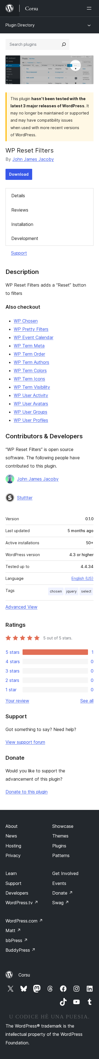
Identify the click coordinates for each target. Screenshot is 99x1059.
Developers (17, 893)
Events (59, 883)
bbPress (17, 940)
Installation (22, 224)
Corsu (24, 975)
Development (24, 238)
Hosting (13, 846)
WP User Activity (31, 395)
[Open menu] (90, 8)
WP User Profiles (31, 420)
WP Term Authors (31, 362)
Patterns (61, 855)
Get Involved (65, 873)
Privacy (13, 855)
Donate (62, 893)
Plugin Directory (20, 25)
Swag (60, 902)
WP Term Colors (30, 370)
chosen (56, 591)
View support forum (25, 742)
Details (18, 195)
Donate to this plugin (27, 791)
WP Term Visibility (32, 387)
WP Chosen (26, 321)
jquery (71, 591)
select (86, 591)
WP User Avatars (31, 403)
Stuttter (24, 497)
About (12, 826)
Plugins (59, 846)
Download (19, 174)
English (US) (83, 578)
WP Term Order (29, 354)
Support (19, 253)
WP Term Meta (29, 345)
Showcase (62, 826)
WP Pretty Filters (31, 329)
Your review (17, 700)
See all (87, 700)
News (11, 836)
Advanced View (21, 607)
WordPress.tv (22, 902)
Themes (60, 836)
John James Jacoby (33, 159)
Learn (11, 873)
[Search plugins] (63, 44)
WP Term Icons (29, 379)
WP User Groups (30, 412)
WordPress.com (24, 921)
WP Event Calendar (33, 337)
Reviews (19, 210)
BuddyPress (20, 950)
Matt (13, 930)
